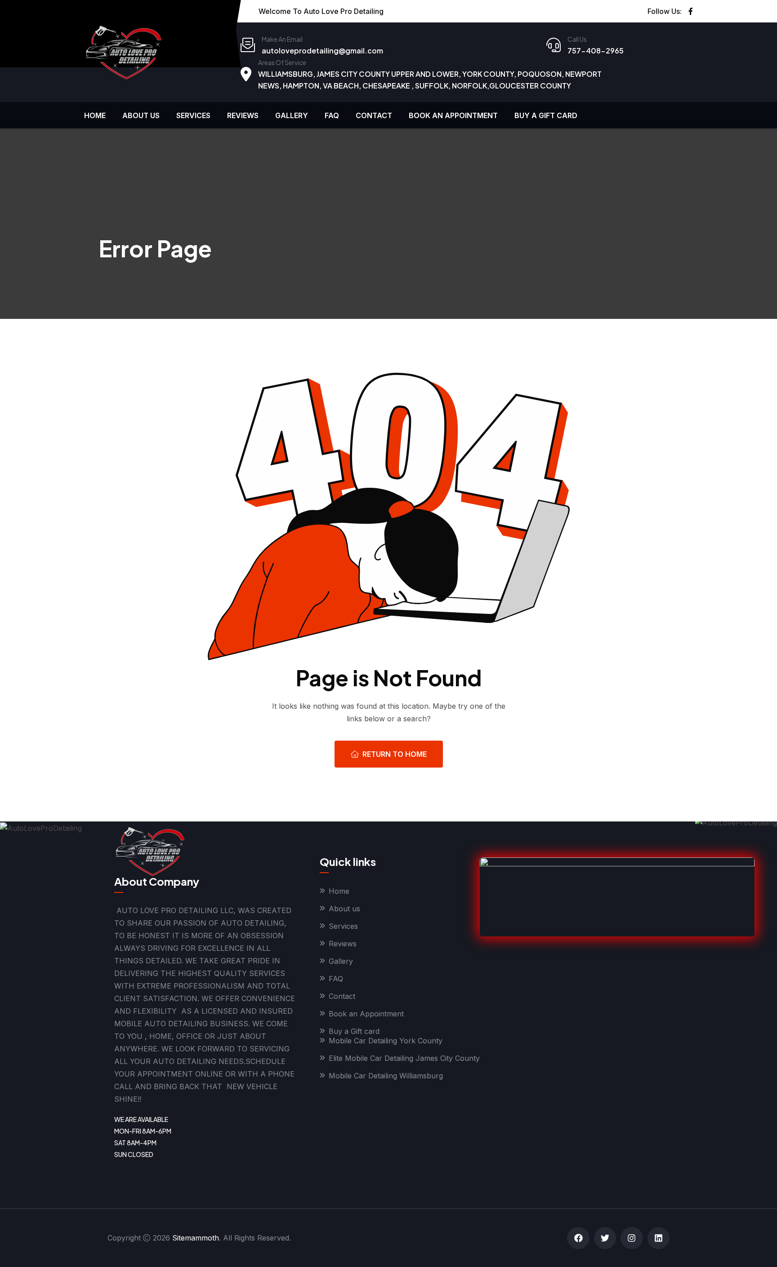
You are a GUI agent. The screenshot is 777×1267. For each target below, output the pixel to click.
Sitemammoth (195, 1237)
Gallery (291, 115)
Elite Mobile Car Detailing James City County (404, 1058)
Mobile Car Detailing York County (385, 1040)
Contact (374, 115)
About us (141, 115)
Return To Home (394, 754)
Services (193, 115)
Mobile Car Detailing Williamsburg (386, 1075)
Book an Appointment (453, 115)
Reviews (243, 115)
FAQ (332, 115)
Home (95, 115)
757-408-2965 (595, 50)
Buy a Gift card (545, 115)
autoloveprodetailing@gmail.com (322, 50)
